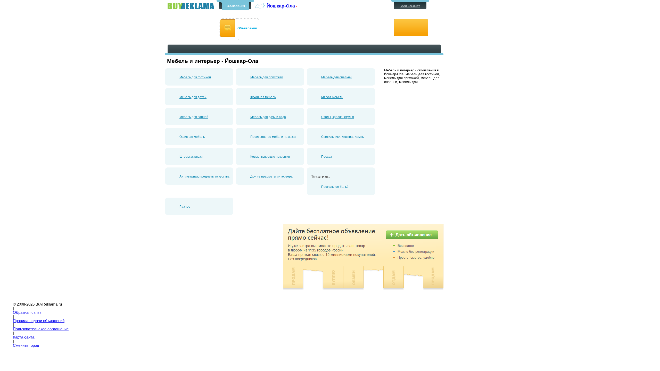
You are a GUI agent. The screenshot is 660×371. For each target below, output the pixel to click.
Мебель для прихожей (266, 77)
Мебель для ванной (193, 117)
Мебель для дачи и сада (268, 117)
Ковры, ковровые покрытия (270, 156)
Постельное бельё (335, 187)
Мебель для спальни (336, 77)
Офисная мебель (192, 137)
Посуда (326, 156)
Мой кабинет (410, 6)
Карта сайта (23, 337)
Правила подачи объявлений (38, 321)
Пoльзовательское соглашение (41, 329)
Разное (184, 206)
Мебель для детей (193, 97)
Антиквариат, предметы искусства (204, 176)
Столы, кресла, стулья (337, 117)
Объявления (235, 6)
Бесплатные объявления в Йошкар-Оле (191, 6)
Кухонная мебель (263, 97)
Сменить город (26, 345)
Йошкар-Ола (281, 6)
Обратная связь (27, 312)
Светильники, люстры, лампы (343, 137)
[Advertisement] (208, 260)
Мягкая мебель (332, 97)
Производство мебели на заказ (273, 137)
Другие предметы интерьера (271, 176)
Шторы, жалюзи (191, 156)
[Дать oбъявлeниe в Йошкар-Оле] (411, 28)
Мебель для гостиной (195, 77)
